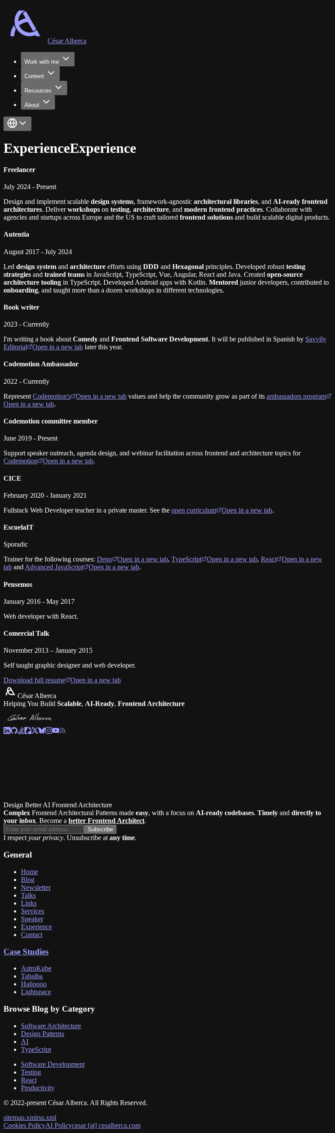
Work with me (41, 62)
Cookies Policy (24, 1125)
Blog (27, 879)
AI (24, 1041)
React (29, 1080)
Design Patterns (42, 1033)
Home (29, 871)
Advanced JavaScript (82, 567)
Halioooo (34, 984)
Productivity (38, 1088)
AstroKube (36, 968)
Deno (132, 559)
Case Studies (25, 951)
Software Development (53, 1064)
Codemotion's (79, 396)
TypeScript (214, 559)
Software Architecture (51, 1026)
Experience (36, 926)
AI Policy (58, 1125)
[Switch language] (17, 124)
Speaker (32, 919)
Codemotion (48, 461)
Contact (31, 934)
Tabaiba (32, 976)
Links (29, 903)
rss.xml (46, 1117)
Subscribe (100, 829)
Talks (28, 895)
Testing (31, 1072)
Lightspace (36, 991)
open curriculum (221, 510)
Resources (37, 90)
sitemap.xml (20, 1117)
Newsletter (36, 887)
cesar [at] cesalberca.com (106, 1125)
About (31, 105)
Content (34, 76)
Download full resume (62, 680)
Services (32, 911)
